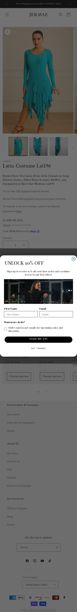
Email (42, 308)
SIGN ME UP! (38, 339)
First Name (10, 308)
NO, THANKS (38, 349)
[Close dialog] (74, 259)
